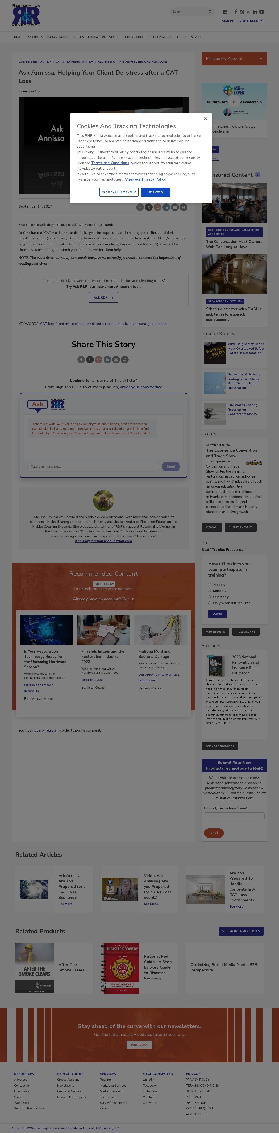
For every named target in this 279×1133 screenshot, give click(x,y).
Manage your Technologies (119, 192)
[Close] (206, 118)
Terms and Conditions (110, 163)
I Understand (156, 192)
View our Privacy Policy (145, 179)
